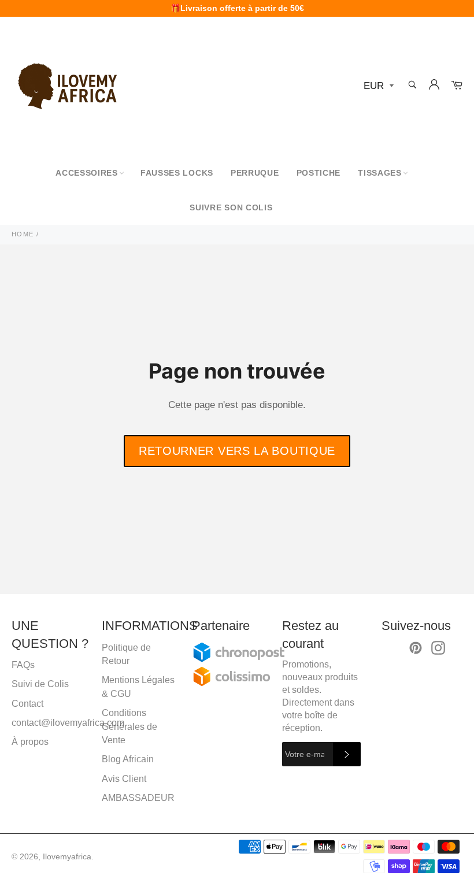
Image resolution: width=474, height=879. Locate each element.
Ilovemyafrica (67, 856)
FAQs (23, 665)
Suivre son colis (231, 207)
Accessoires (86, 172)
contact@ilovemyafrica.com (68, 723)
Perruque (255, 172)
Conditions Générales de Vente (129, 726)
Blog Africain (128, 759)
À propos (30, 742)
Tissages (380, 172)
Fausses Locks (176, 172)
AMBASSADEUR (138, 798)
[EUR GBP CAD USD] (377, 86)
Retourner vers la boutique (237, 450)
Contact (27, 704)
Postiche (319, 172)
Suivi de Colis (40, 684)
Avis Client (124, 779)
